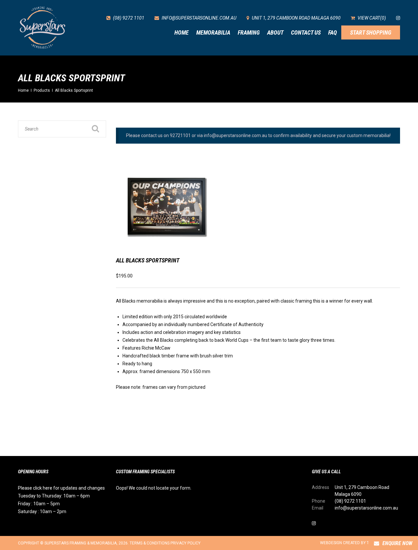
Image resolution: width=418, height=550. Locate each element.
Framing (249, 32)
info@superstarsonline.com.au (366, 508)
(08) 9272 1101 (350, 501)
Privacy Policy (185, 543)
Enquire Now (397, 543)
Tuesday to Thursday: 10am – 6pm (54, 495)
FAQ (332, 32)
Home (181, 32)
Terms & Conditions (149, 543)
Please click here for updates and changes (61, 488)
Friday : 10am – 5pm (39, 503)
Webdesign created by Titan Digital (357, 543)
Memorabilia (213, 32)
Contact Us (306, 32)
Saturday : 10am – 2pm (42, 511)
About (275, 32)
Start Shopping (370, 32)
